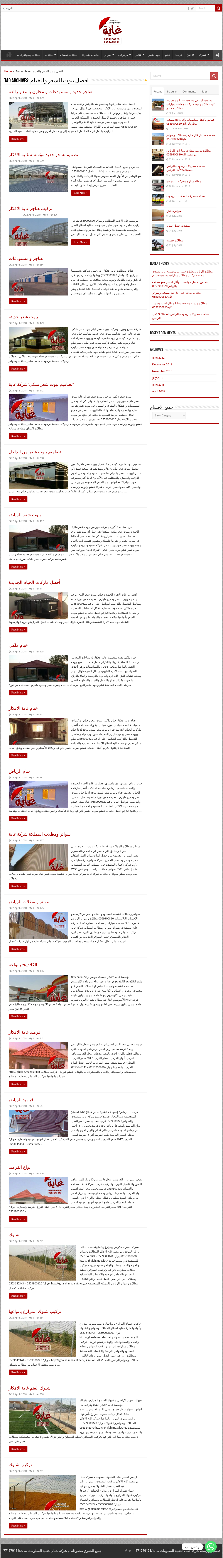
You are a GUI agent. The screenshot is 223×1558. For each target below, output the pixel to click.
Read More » (18, 138)
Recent (158, 91)
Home (8, 71)
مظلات (49, 54)
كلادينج (190, 54)
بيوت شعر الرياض (25, 514)
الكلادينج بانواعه (23, 964)
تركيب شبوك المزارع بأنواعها (35, 1311)
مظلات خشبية (174, 240)
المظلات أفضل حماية (178, 225)
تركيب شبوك (20, 1464)
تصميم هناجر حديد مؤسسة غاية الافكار (43, 154)
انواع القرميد (20, 1167)
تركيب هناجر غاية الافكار (30, 208)
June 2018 (158, 384)
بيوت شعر (154, 54)
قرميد (178, 54)
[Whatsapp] (211, 1547)
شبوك (202, 54)
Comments (189, 91)
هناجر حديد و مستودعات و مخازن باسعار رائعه (51, 91)
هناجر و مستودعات (26, 258)
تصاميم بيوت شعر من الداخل (35, 451)
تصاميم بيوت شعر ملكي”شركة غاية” (41, 384)
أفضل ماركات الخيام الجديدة (34, 582)
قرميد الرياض (21, 1099)
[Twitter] (192, 8)
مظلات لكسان (68, 54)
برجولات (123, 54)
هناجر (138, 54)
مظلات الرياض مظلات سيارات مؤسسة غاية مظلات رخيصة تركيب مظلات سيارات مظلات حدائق (190, 104)
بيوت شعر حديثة (23, 316)
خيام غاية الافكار (23, 708)
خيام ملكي (18, 645)
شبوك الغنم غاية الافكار (30, 1388)
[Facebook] (188, 8)
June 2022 (158, 357)
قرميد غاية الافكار (25, 1032)
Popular (172, 91)
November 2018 (162, 371)
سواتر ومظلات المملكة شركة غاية (40, 834)
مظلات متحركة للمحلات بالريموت (186, 196)
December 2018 (162, 364)
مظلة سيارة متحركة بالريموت (183, 181)
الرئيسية (7, 8)
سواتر (107, 54)
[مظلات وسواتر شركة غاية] (111, 30)
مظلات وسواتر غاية (28, 54)
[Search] (218, 8)
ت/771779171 (145, 1551)
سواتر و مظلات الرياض (30, 901)
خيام (167, 54)
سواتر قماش (174, 211)
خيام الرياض (19, 771)
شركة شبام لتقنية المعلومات (179, 1551)
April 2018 (158, 391)
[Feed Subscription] (145, 80)
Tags (204, 91)
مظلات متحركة (90, 54)
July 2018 (157, 378)
